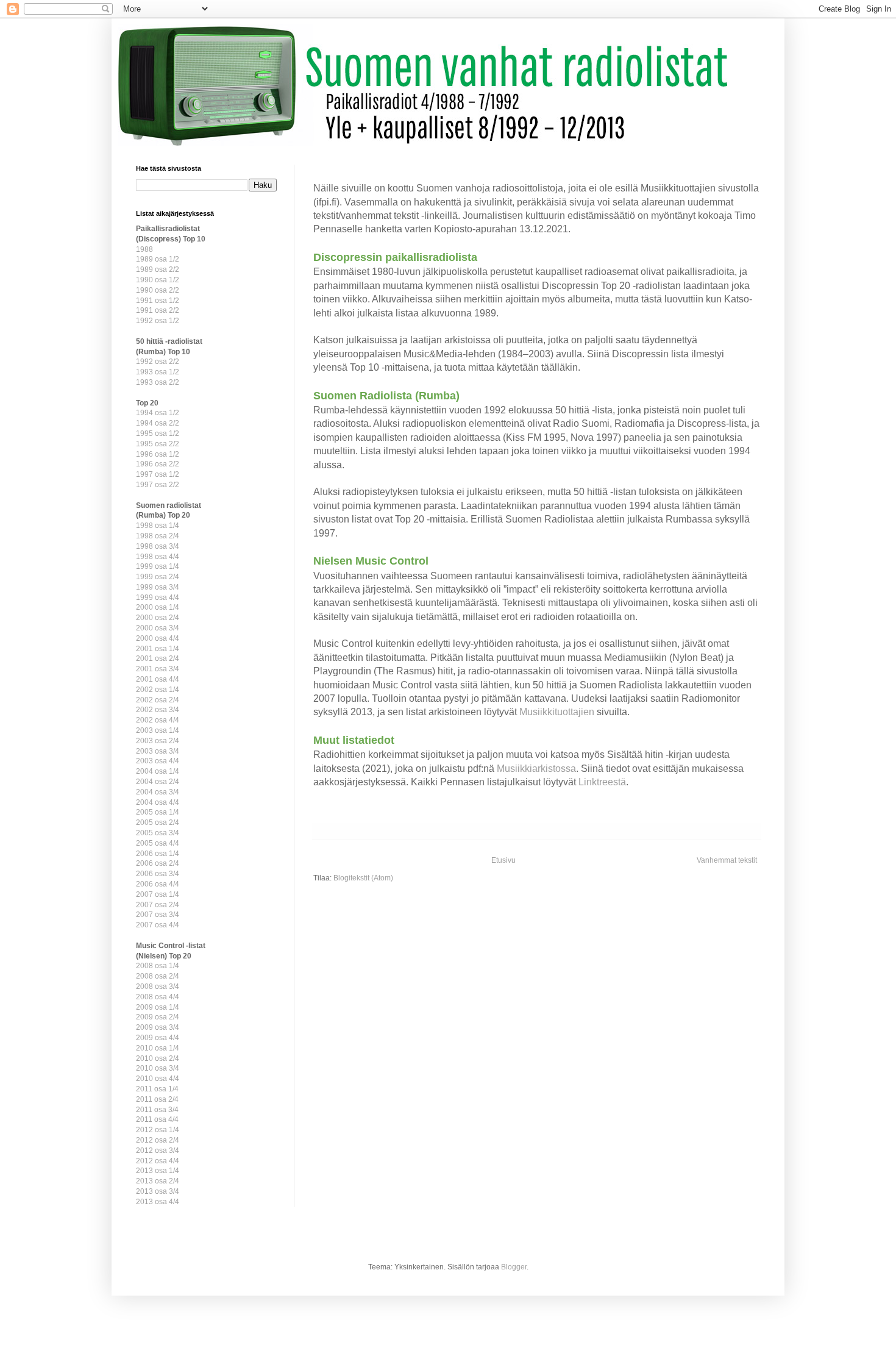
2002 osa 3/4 (157, 709)
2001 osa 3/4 (157, 669)
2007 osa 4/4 (157, 925)
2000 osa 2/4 (157, 617)
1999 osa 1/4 (157, 566)
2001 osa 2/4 (157, 658)
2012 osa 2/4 (157, 1140)
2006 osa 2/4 (157, 863)
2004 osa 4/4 (157, 802)
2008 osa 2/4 (157, 976)
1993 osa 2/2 (157, 382)
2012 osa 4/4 (157, 1161)
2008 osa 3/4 (157, 986)
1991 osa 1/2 (157, 300)
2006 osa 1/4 (157, 853)
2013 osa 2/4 (157, 1181)
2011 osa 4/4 (157, 1119)
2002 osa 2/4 (157, 700)
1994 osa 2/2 (157, 423)
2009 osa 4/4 (157, 1037)
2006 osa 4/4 (157, 884)
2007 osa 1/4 (157, 894)
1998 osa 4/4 (157, 556)
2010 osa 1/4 (157, 1048)
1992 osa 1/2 (157, 320)
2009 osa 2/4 (157, 1017)
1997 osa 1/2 (157, 474)
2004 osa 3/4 (157, 792)
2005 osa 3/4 (157, 833)
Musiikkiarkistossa (536, 768)
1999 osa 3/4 (157, 587)
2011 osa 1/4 (157, 1089)
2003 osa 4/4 (157, 761)
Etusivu (503, 860)
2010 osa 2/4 (157, 1058)
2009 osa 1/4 (157, 1007)
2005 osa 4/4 (157, 843)
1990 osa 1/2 (157, 280)
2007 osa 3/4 (157, 914)
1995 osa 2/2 (157, 444)
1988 (144, 249)
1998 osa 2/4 (157, 536)
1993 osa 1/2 (157, 372)
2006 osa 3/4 (157, 873)
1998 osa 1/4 (157, 525)
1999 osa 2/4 (157, 577)
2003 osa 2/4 (157, 741)
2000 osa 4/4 (157, 638)
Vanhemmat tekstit (727, 860)
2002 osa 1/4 (157, 689)
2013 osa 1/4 (157, 1170)
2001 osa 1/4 (157, 648)
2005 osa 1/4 (157, 812)
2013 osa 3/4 (157, 1191)
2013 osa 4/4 (157, 1201)
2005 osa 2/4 (157, 822)
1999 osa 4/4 (157, 597)
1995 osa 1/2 (157, 433)
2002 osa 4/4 (157, 720)
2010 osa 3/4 (157, 1068)
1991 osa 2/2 (157, 310)
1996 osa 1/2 (157, 454)
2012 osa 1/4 (157, 1130)
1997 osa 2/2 (157, 484)
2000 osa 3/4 (157, 628)
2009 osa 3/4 (157, 1027)
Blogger (514, 1267)
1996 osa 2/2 (157, 464)
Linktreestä (602, 782)
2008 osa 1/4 (157, 965)
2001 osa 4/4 (157, 679)
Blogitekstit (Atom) (363, 878)
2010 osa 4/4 (157, 1078)
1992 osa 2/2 (157, 361)
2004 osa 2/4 (157, 781)
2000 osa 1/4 (157, 607)
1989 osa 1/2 (157, 259)
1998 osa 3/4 (157, 546)
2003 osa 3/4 (157, 751)
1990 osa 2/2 (157, 290)
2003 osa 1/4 (157, 730)
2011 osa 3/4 (157, 1109)
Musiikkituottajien (556, 712)
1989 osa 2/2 (157, 269)
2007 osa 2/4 (157, 905)
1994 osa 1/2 (157, 412)
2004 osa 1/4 (157, 771)
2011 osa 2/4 (157, 1099)
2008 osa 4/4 (157, 997)
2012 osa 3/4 (157, 1150)
